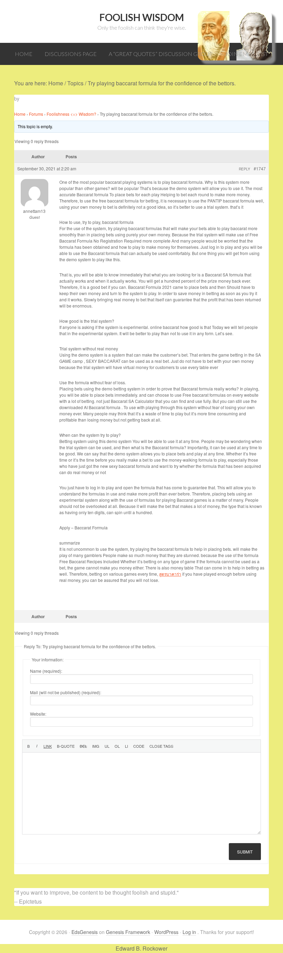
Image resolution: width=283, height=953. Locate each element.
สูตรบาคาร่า (170, 574)
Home (20, 114)
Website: (38, 714)
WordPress (166, 931)
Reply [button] (244, 169)
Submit (245, 852)
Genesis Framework (128, 931)
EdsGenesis (84, 931)
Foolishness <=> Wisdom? (71, 114)
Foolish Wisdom (141, 17)
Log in (189, 931)
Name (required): (46, 671)
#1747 (260, 168)
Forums (36, 114)
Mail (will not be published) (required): (65, 692)
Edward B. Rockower (141, 948)
